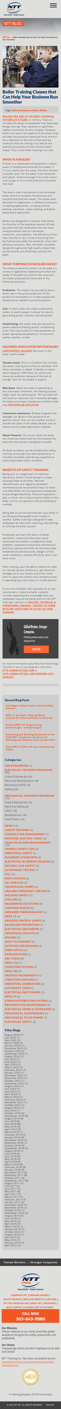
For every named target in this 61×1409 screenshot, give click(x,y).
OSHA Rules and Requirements (28, 842)
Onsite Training (17, 829)
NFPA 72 (10, 916)
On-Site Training (12, 1299)
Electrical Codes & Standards (28, 1009)
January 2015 (13, 1242)
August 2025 (12, 1056)
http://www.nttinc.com (18, 670)
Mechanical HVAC (15, 785)
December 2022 (14, 1102)
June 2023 (11, 1091)
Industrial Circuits (20, 933)
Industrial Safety (19, 853)
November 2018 (14, 1143)
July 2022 (10, 1110)
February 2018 (13, 1167)
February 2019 (13, 1134)
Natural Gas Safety (20, 865)
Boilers (43, 110)
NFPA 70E (11, 971)
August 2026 (12, 1035)
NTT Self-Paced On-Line (16, 1303)
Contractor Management (25, 834)
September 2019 (14, 1116)
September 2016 (14, 1213)
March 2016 (12, 1226)
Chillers (11, 899)
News (9, 825)
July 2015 (10, 1237)
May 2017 (11, 1191)
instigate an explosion (23, 405)
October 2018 (13, 1145)
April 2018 (11, 1161)
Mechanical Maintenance (24, 1013)
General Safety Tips (20, 848)
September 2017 (14, 1180)
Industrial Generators (22, 983)
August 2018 (12, 1151)
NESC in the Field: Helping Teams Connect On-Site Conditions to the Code (29, 716)
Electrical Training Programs (28, 769)
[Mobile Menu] (53, 4)
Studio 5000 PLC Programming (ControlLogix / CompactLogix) (24, 726)
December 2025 (14, 1048)
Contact (18, 1307)
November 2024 (14, 1078)
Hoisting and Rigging (21, 945)
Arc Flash (12, 958)
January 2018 (13, 1169)
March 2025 (12, 1067)
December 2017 (14, 1172)
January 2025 (13, 1072)
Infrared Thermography (24, 912)
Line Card (51, 1299)
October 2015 (13, 1232)
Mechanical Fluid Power (24, 1017)
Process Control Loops (23, 920)
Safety (9, 789)
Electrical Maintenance (19, 781)
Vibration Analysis (19, 979)
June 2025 (11, 1062)
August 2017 (12, 1183)
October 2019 (13, 1113)
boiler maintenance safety (25, 110)
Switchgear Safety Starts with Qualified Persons (29, 707)
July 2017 (10, 1186)
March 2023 (12, 1097)
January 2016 (13, 1229)
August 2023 (12, 1086)
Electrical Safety (15, 806)
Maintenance (13, 815)
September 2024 (14, 1083)
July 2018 (10, 1153)
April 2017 (11, 1194)
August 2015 (12, 1234)
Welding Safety (17, 895)
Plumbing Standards (21, 857)
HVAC (8, 811)
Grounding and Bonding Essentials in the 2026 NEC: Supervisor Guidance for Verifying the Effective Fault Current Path (30, 737)
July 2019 (10, 1121)
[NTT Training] (15, 9)
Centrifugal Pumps (20, 886)
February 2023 (13, 1099)
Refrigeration (16, 954)
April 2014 (11, 1245)
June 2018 (11, 1156)
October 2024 (13, 1080)
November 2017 (14, 1175)
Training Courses (39, 1295)
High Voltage (15, 878)
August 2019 (12, 1118)
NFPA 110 (11, 962)
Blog (8, 1307)
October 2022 (13, 1105)
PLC (7, 874)
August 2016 (12, 1215)
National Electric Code (23, 838)
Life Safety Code (17, 987)
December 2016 (14, 1205)
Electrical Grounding (22, 928)
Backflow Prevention (22, 924)
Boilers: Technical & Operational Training (29, 603)
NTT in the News (44, 1307)
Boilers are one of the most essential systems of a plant (28, 118)
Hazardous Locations (22, 903)
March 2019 (12, 1132)
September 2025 (14, 1053)
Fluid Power (12, 819)
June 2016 (11, 1218)
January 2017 (13, 1202)
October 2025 (13, 1051)
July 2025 (10, 1059)
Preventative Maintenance (25, 1004)
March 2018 (12, 1164)
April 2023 (11, 1094)
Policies (50, 1404)
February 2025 (13, 1070)
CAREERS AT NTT (19, 1295)
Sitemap (29, 1307)
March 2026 (12, 1043)
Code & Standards (16, 776)
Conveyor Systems (19, 966)
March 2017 (12, 1196)
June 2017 (11, 1188)
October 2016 (13, 1210)
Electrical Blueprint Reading (28, 861)
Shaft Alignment (18, 941)
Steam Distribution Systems (26, 1000)
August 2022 (12, 1107)
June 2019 (11, 1124)
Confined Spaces (17, 907)
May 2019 (11, 1126)
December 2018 (14, 1140)
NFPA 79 (10, 996)
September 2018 (14, 1148)
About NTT (36, 1303)
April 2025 (11, 1064)
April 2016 (11, 1223)
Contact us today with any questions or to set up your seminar (29, 609)
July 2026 (10, 1037)
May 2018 (11, 1159)
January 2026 (13, 1045)
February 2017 (13, 1199)
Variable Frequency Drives (25, 890)
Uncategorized (16, 765)
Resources (50, 1303)
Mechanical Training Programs (29, 795)
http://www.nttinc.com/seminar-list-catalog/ (28, 675)
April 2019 (11, 1129)
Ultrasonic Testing (20, 869)
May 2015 (11, 1240)
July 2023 (10, 1089)
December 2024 (14, 1075)
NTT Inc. (7, 37)
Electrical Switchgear (22, 992)
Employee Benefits (34, 1299)
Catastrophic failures (17, 351)
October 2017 (13, 1178)
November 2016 (14, 1207)
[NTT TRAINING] (30, 1282)
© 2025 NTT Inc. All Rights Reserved (24, 1404)
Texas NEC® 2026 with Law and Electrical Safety (30, 748)
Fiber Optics (14, 950)
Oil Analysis (14, 882)
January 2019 (13, 1137)
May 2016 (11, 1221)
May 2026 (11, 1040)
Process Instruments (21, 975)
